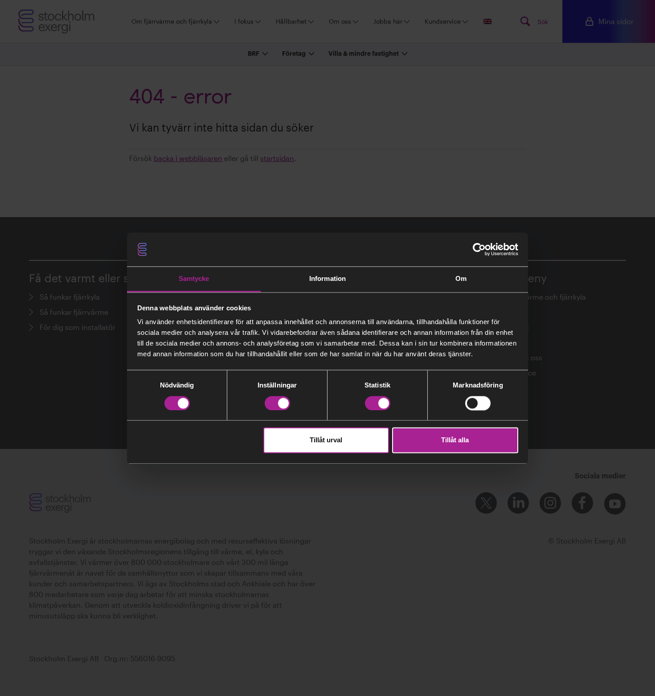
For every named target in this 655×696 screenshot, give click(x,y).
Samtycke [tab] (194, 279)
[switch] (277, 403)
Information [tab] (327, 279)
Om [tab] (461, 279)
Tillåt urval (326, 440)
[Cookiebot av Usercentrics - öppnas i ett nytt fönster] (479, 249)
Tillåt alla (455, 440)
